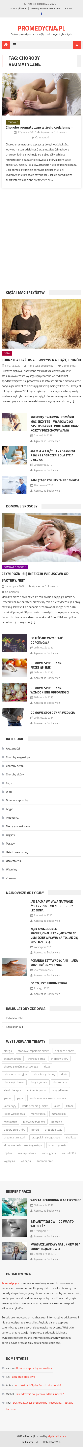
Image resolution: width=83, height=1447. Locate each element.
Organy (10, 835)
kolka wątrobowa (14, 1114)
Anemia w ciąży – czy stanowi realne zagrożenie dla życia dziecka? (52, 455)
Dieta (9, 791)
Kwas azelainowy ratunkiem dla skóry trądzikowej (55, 1246)
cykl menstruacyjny (15, 1074)
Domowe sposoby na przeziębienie (45, 665)
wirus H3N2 (69, 1153)
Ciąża (7, 353)
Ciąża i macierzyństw (25, 292)
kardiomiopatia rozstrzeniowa (48, 1098)
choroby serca (36, 1058)
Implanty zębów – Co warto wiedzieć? (52, 1223)
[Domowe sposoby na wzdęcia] (14, 717)
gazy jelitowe (60, 1090)
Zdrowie (13, 122)
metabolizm (59, 1114)
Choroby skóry (15, 774)
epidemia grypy (36, 1090)
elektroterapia (12, 1090)
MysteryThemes (57, 1436)
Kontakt (69, 8)
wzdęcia (26, 1161)
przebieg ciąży (53, 1129)
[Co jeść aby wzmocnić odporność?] (14, 643)
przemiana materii (15, 1137)
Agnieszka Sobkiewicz (54, 132)
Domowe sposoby (21, 506)
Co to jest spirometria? (48, 983)
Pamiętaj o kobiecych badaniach (54, 480)
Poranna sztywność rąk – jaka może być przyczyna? (54, 962)
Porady (10, 843)
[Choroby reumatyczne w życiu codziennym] (41, 94)
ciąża (47, 1066)
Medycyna (12, 817)
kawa (57, 1106)
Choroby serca (15, 766)
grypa (20, 1098)
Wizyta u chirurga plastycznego (55, 1200)
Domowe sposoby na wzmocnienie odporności (49, 690)
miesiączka (10, 1122)
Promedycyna (10, 1283)
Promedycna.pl (41, 28)
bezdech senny (64, 1051)
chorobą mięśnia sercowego (21, 1066)
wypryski (9, 1161)
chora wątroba (12, 1058)
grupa (7, 1098)
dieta (64, 1074)
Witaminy (11, 869)
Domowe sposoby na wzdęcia (52, 712)
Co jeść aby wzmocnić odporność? (46, 640)
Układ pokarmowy (17, 852)
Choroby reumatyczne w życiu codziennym (39, 127)
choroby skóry (59, 1058)
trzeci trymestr (57, 1145)
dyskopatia (60, 1082)
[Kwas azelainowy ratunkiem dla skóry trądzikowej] (14, 1251)
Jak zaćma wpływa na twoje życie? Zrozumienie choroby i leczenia (52, 906)
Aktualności (13, 748)
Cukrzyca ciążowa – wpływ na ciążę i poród (41, 360)
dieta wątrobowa (14, 1082)
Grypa (9, 809)
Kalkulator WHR (15, 1027)
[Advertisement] (41, 241)
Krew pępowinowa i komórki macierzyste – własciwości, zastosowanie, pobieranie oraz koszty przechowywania (54, 424)
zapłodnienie (45, 1161)
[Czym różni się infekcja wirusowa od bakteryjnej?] (41, 537)
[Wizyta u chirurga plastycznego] (14, 1207)
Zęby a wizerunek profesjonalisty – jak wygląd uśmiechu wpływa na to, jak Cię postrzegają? (54, 935)
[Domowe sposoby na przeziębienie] (14, 668)
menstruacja (38, 1114)
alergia (8, 1051)
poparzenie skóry (14, 1129)
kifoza (70, 1106)
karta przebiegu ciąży (35, 1106)
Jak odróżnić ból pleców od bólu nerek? (37, 1385)
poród (35, 1129)
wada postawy (27, 1153)
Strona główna (18, 8)
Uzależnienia (14, 861)
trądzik (8, 1153)
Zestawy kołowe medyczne (45, 8)
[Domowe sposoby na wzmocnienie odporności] (14, 692)
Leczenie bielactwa (23, 1376)
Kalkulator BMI (14, 1018)
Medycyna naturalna (18, 826)
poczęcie (56, 1122)
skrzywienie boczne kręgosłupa (23, 1145)
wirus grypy (49, 1153)
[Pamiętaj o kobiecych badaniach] (14, 485)
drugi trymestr (38, 1082)
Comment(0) (42, 137)
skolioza (71, 1137)
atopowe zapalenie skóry (33, 1051)
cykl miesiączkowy (44, 1074)
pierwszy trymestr (34, 1122)
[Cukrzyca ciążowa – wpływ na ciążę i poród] (41, 324)
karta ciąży (10, 1106)
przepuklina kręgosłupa (46, 1137)
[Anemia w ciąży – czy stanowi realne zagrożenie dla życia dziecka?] (14, 455)
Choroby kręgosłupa (18, 757)
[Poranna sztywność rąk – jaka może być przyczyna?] (14, 967)
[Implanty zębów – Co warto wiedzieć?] (14, 1228)
